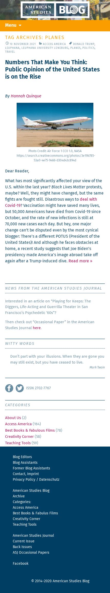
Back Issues (22, 547)
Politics (88, 48)
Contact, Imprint (26, 474)
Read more (80, 261)
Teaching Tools (18, 443)
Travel (10, 52)
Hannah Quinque (26, 96)
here (37, 328)
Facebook (20, 564)
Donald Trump (83, 44)
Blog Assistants (25, 463)
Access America (54, 44)
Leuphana (12, 48)
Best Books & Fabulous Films (30, 430)
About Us (13, 418)
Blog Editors (22, 457)
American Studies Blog (31, 491)
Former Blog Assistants (31, 468)
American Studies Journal (33, 536)
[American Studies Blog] (55, 10)
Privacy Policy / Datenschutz (36, 479)
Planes (75, 48)
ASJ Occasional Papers (31, 552)
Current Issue (24, 541)
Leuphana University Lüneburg (45, 48)
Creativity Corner (19, 437)
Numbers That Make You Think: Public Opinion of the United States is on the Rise (52, 70)
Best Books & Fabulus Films (35, 513)
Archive (19, 496)
